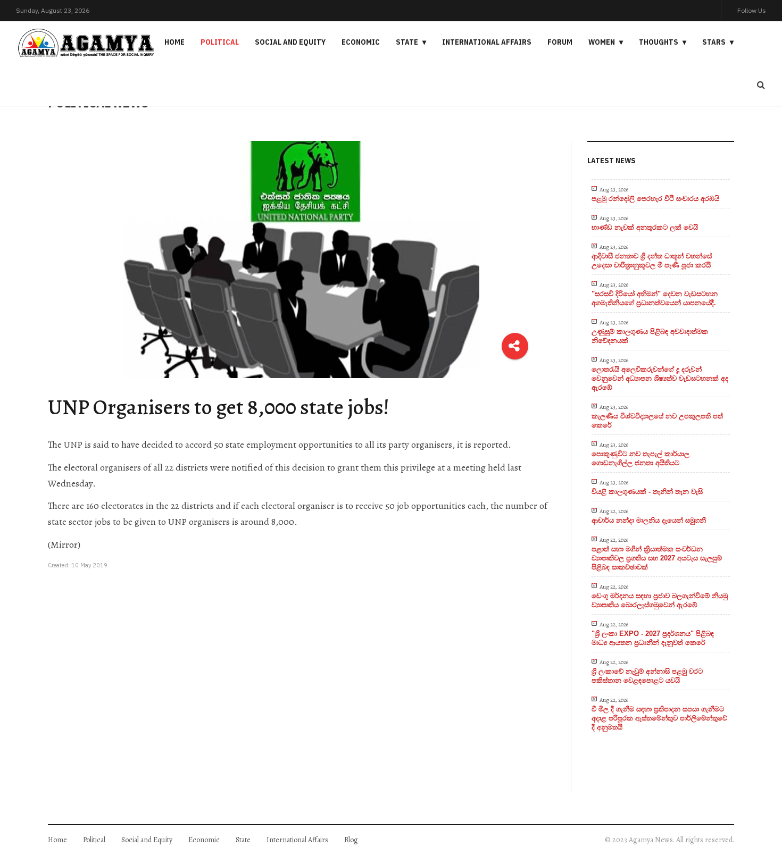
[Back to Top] (755, 810)
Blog (351, 840)
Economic (361, 42)
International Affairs (486, 42)
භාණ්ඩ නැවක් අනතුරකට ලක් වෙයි (645, 227)
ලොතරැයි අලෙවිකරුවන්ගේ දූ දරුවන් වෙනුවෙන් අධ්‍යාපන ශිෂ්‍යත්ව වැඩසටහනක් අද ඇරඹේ (660, 378)
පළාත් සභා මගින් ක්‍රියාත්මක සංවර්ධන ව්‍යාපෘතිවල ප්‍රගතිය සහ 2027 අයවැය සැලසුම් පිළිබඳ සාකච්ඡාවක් (657, 558)
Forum (559, 42)
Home (174, 42)
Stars (714, 42)
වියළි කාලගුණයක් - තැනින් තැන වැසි (647, 492)
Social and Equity (290, 42)
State (407, 42)
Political (220, 42)
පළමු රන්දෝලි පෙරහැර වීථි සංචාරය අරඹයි (655, 199)
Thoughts (658, 42)
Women (601, 42)
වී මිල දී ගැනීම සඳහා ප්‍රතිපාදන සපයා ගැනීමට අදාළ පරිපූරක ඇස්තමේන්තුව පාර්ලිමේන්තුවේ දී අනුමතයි (659, 718)
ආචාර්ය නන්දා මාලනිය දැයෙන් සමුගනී (649, 520)
